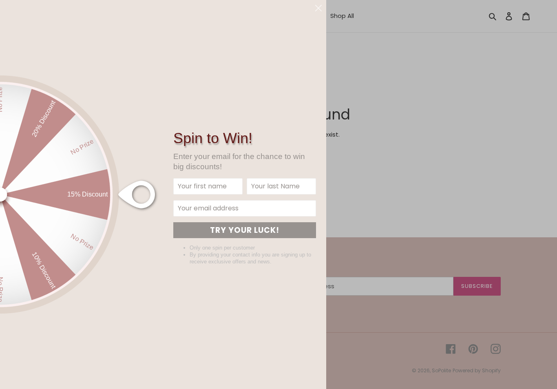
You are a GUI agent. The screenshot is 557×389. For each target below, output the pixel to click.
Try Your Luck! (244, 230)
